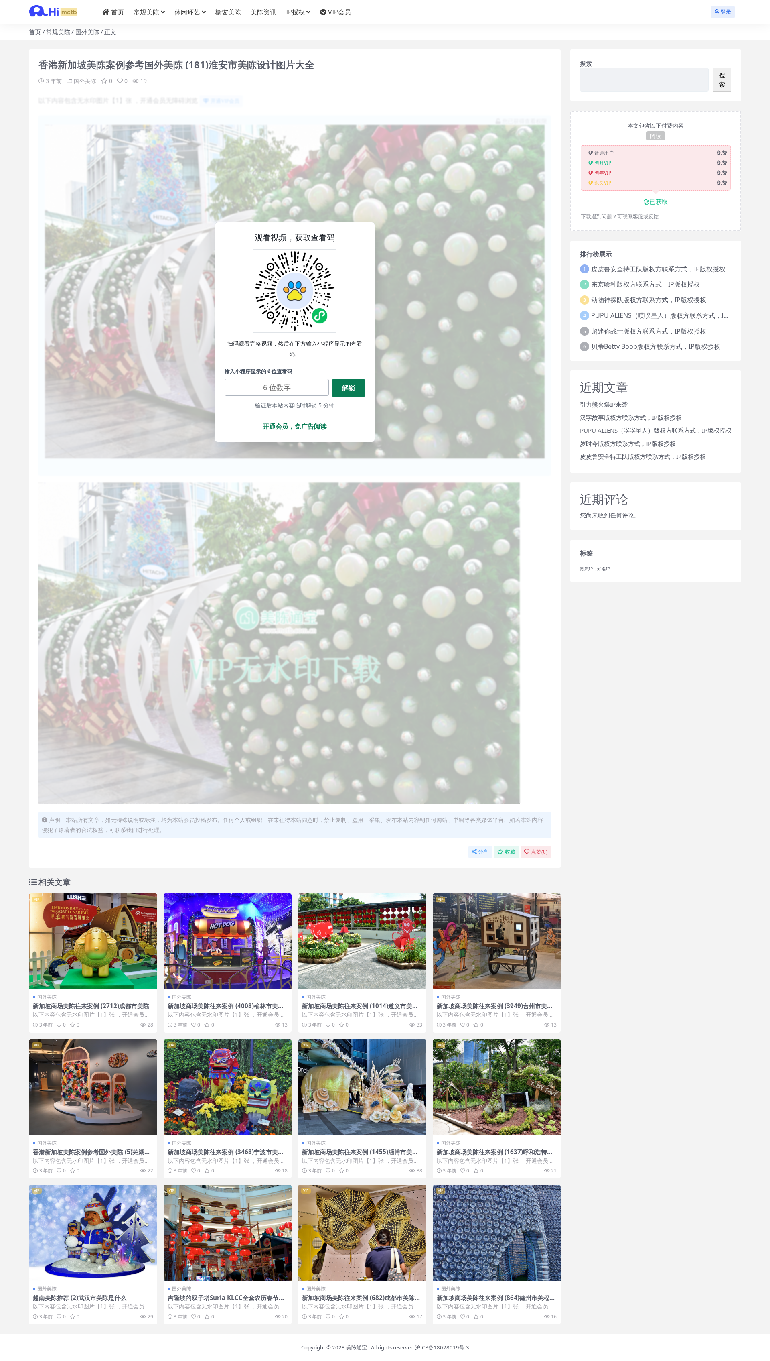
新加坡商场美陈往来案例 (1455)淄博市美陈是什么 (360, 1155)
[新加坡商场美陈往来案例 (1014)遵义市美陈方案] (362, 941)
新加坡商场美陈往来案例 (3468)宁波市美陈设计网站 (226, 1155)
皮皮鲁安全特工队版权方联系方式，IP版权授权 (658, 268)
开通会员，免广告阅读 (295, 426)
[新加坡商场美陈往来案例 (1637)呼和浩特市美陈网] (497, 1087)
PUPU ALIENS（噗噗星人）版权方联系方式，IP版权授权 (672, 315)
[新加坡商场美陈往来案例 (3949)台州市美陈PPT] (497, 941)
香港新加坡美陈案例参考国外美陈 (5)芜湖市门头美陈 (91, 1155)
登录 (726, 12)
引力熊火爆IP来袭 (604, 404)
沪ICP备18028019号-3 (442, 1347)
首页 (117, 12)
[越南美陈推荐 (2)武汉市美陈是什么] (93, 1233)
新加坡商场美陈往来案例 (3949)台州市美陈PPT (495, 1009)
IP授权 (295, 12)
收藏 (510, 852)
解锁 (348, 387)
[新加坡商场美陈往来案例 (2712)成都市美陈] (93, 941)
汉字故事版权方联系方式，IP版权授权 (631, 417)
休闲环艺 (187, 12)
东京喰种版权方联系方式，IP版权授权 (645, 284)
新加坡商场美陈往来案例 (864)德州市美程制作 (496, 1301)
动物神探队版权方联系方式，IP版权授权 (648, 299)
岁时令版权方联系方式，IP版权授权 (628, 443)
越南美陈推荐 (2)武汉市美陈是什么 (79, 1298)
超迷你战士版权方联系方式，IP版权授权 (648, 331)
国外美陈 (87, 32)
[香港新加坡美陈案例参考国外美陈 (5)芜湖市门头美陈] (93, 1087)
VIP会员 (339, 12)
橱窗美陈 (228, 12)
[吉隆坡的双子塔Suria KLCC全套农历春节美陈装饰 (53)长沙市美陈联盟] (228, 1233)
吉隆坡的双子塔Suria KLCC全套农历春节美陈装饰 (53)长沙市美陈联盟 (226, 1301)
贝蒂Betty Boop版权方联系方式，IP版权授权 (655, 346)
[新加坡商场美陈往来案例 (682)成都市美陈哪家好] (362, 1233)
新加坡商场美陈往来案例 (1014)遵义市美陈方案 (360, 1009)
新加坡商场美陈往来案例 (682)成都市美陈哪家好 (361, 1301)
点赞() (539, 852)
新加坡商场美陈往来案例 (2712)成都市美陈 (91, 1006)
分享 (483, 852)
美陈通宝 (356, 1347)
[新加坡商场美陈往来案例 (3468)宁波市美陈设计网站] (228, 1087)
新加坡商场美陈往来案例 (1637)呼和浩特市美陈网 (495, 1155)
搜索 (586, 63)
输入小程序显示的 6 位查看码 (258, 371)
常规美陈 (146, 12)
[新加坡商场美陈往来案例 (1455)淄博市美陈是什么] (362, 1087)
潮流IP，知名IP (595, 569)
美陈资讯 (263, 12)
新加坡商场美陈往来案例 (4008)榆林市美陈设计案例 (226, 1009)
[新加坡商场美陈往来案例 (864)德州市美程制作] (497, 1233)
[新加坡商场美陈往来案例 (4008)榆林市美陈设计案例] (228, 941)
